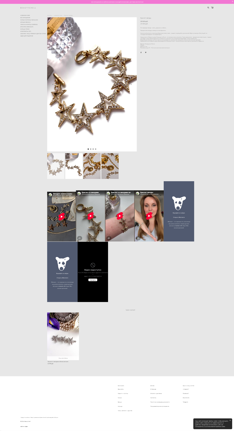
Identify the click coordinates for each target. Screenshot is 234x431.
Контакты (153, 397)
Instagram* (186, 389)
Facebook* (186, 393)
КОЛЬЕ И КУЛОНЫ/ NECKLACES (29, 20)
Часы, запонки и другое (125, 410)
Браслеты (121, 389)
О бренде (153, 389)
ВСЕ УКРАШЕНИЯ (25, 17)
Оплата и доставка (156, 393)
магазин (49, 15)
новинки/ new (58, 15)
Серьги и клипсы (123, 393)
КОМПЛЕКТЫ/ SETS (25, 31)
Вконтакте (186, 397)
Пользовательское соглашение (159, 406)
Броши (120, 402)
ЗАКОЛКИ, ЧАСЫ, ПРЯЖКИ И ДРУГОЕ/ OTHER (33, 33)
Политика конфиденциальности (160, 402)
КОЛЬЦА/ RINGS (24, 29)
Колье (120, 397)
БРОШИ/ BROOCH (25, 22)
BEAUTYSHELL (28, 8)
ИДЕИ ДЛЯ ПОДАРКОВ (26, 36)
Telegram (185, 402)
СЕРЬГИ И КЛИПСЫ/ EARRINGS (29, 24)
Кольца (120, 406)
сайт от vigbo (24, 426)
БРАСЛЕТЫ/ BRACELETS (26, 27)
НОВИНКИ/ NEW (25, 15)
